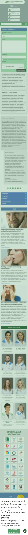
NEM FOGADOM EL (14, 532)
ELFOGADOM (14, 529)
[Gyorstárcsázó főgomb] (25, 531)
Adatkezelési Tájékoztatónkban (8, 509)
